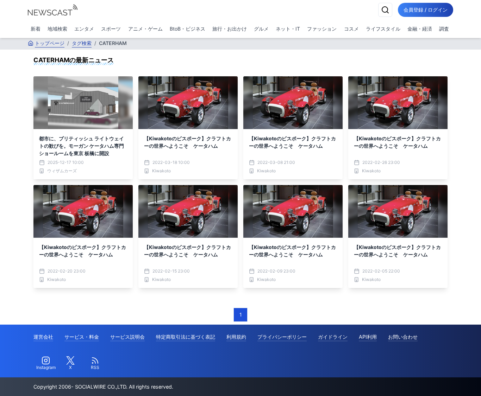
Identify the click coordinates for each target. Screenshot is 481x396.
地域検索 (57, 29)
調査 (444, 29)
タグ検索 (82, 43)
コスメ (351, 29)
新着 (35, 29)
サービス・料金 (81, 337)
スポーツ (111, 29)
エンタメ (84, 29)
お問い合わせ (403, 337)
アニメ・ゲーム (145, 29)
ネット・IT (288, 29)
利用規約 (236, 337)
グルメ (261, 29)
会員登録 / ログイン (426, 10)
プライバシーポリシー (282, 337)
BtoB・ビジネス (187, 29)
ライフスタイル (383, 29)
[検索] (385, 10)
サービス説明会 (127, 337)
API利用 (368, 337)
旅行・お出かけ (229, 29)
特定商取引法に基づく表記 (185, 337)
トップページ (49, 43)
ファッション (322, 29)
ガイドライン (333, 337)
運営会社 (43, 337)
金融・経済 (419, 29)
